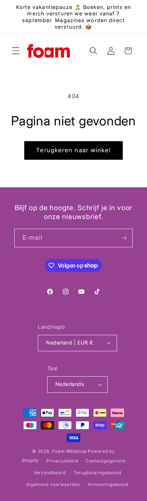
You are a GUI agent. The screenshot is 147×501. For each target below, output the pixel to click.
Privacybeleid (62, 460)
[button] (15, 50)
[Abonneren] (123, 238)
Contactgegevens (106, 460)
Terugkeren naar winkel (73, 150)
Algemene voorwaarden (53, 484)
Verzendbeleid (50, 472)
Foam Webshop (69, 451)
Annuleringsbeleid (108, 484)
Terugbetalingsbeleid (97, 472)
